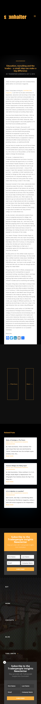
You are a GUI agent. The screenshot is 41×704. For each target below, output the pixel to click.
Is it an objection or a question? (15, 491)
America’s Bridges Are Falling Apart (16, 466)
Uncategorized (20, 61)
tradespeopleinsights (17, 74)
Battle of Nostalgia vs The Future (15, 440)
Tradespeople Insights (21, 442)
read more (9, 456)
